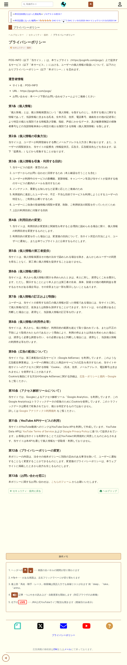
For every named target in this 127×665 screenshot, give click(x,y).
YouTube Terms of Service (38, 431)
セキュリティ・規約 (38, 34)
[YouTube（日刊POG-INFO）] (86, 626)
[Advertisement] (63, 527)
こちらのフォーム (61, 481)
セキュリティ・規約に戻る (26, 490)
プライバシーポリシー (63, 635)
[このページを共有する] (5, 658)
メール (67, 649)
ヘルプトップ (109, 490)
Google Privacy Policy (76, 431)
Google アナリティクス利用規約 (37, 410)
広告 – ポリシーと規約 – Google (98, 376)
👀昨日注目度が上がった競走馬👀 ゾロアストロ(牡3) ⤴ (37, 14)
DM (55, 649)
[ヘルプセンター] (109, 625)
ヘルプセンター (16, 34)
